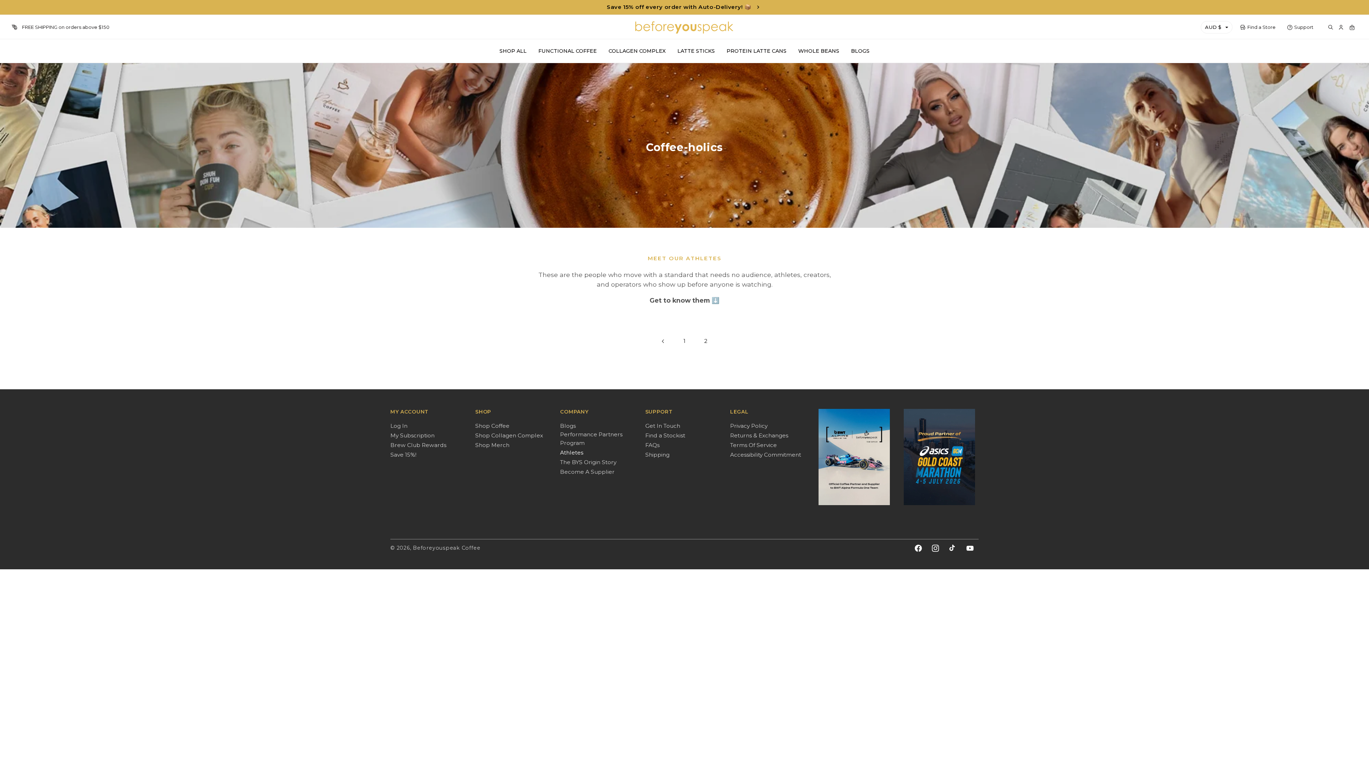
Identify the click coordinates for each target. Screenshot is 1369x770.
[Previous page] (663, 341)
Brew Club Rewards (418, 445)
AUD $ (1213, 27)
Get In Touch (662, 425)
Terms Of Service (753, 445)
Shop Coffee (492, 425)
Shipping (657, 454)
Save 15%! (403, 454)
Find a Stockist (665, 435)
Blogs (568, 425)
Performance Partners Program (591, 438)
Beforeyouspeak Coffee (446, 548)
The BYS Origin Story (588, 462)
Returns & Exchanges (759, 435)
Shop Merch (492, 445)
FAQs (652, 445)
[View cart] (1352, 27)
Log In (398, 425)
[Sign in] (1341, 27)
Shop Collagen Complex (509, 435)
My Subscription (412, 435)
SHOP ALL (513, 51)
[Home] (684, 27)
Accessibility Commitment (765, 454)
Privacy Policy (749, 425)
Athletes (571, 452)
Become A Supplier (587, 471)
